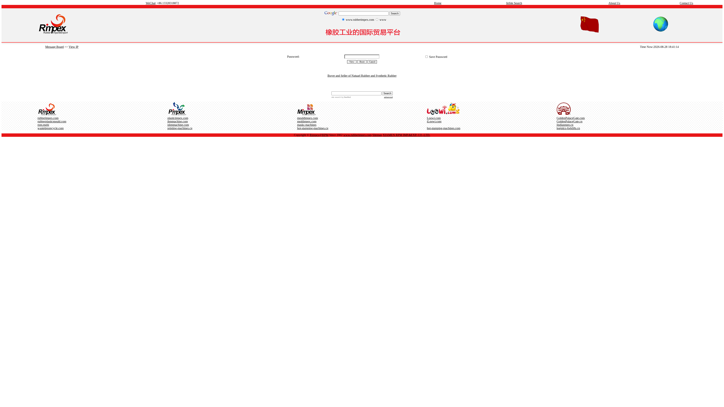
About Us (614, 3)
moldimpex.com (306, 121)
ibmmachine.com (177, 121)
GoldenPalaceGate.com (571, 118)
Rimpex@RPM (319, 135)
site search (336, 97)
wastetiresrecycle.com (51, 128)
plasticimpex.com (177, 118)
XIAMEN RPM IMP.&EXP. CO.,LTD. (406, 135)
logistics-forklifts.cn (568, 128)
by (346, 97)
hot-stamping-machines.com (443, 128)
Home (437, 3)
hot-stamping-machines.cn (312, 128)
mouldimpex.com (307, 118)
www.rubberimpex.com (357, 135)
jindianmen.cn (565, 124)
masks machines (306, 124)
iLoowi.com (434, 121)
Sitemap (377, 135)
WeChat (150, 3)
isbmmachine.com (178, 124)
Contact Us (686, 3)
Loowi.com (434, 118)
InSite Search (514, 3)
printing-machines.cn (179, 128)
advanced (388, 97)
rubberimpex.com (48, 118)
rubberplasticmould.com (52, 121)
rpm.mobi (43, 124)
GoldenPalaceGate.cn (569, 121)
